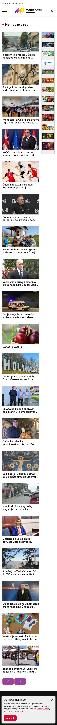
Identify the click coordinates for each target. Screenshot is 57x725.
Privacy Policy (43, 709)
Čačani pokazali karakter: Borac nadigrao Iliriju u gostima (17, 187)
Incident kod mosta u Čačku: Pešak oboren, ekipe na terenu (19, 57)
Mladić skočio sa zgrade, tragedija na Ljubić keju (17, 508)
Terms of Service (15, 711)
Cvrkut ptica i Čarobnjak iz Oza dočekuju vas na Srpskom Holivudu (20, 379)
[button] (52, 700)
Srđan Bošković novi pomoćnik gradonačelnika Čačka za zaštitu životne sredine (20, 606)
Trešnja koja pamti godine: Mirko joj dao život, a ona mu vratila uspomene (19, 90)
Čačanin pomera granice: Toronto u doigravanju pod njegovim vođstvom (18, 220)
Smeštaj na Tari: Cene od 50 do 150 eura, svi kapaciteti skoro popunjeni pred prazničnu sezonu (19, 576)
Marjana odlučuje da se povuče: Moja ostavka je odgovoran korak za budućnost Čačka (16, 543)
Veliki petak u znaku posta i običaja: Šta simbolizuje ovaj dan (19, 476)
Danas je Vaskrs (12, 346)
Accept (10, 718)
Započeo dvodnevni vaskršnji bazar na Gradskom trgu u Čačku (20, 671)
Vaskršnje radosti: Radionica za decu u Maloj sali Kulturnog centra (20, 639)
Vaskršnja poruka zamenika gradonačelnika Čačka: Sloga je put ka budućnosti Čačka (19, 284)
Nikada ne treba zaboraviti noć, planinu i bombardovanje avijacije (20, 411)
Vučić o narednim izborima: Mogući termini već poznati (18, 154)
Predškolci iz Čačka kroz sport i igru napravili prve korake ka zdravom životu (20, 122)
